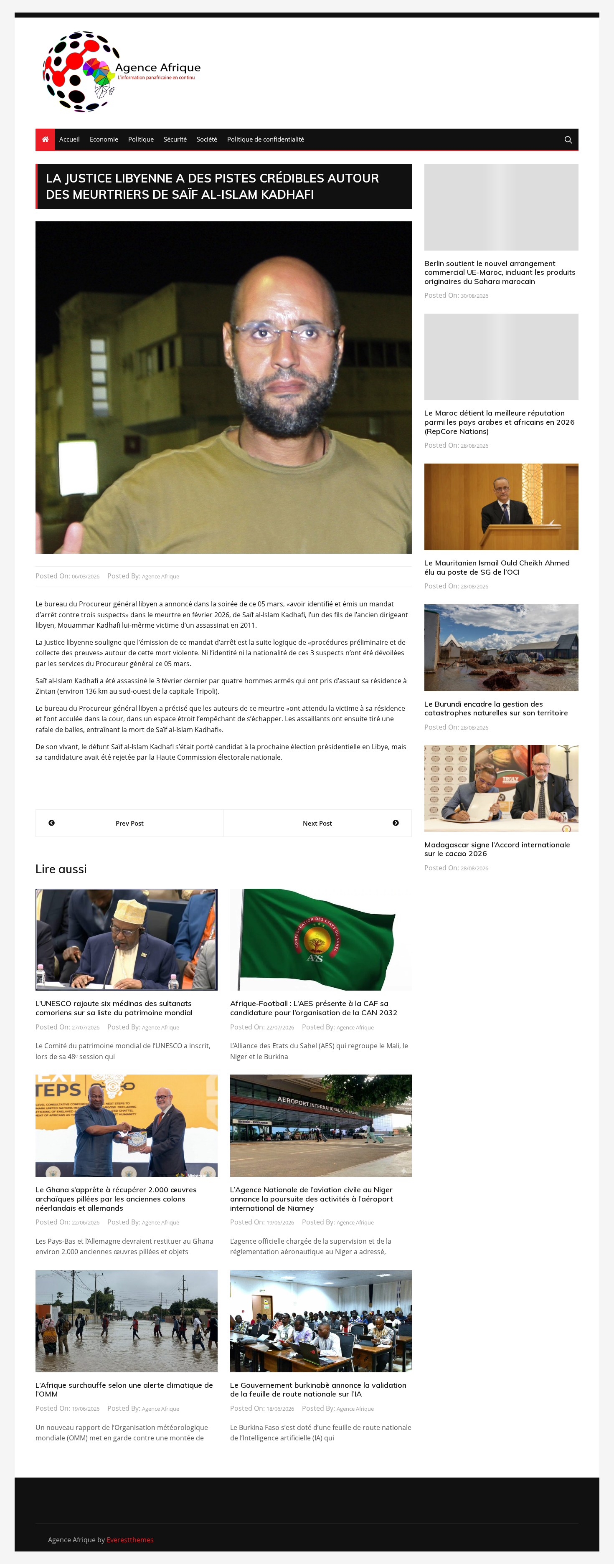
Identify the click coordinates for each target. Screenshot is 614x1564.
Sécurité (175, 139)
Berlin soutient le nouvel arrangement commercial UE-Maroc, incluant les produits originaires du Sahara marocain (500, 272)
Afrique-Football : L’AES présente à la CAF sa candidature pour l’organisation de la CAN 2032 (314, 1008)
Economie (104, 139)
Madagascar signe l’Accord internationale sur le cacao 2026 (497, 849)
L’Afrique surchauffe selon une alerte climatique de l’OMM (124, 1389)
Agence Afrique (160, 576)
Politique (141, 139)
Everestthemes (130, 1539)
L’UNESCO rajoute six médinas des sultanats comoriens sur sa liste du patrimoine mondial (114, 1008)
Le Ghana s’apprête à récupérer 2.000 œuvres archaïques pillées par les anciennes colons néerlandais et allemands (116, 1198)
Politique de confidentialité (265, 139)
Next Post (317, 823)
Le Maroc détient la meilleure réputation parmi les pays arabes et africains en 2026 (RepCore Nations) (499, 422)
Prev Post (130, 823)
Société (207, 139)
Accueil (69, 139)
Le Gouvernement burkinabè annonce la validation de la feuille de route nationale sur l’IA (318, 1389)
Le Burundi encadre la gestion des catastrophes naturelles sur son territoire (496, 708)
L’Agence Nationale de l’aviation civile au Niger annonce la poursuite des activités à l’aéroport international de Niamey (311, 1198)
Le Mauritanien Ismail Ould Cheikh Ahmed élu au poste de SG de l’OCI (497, 567)
